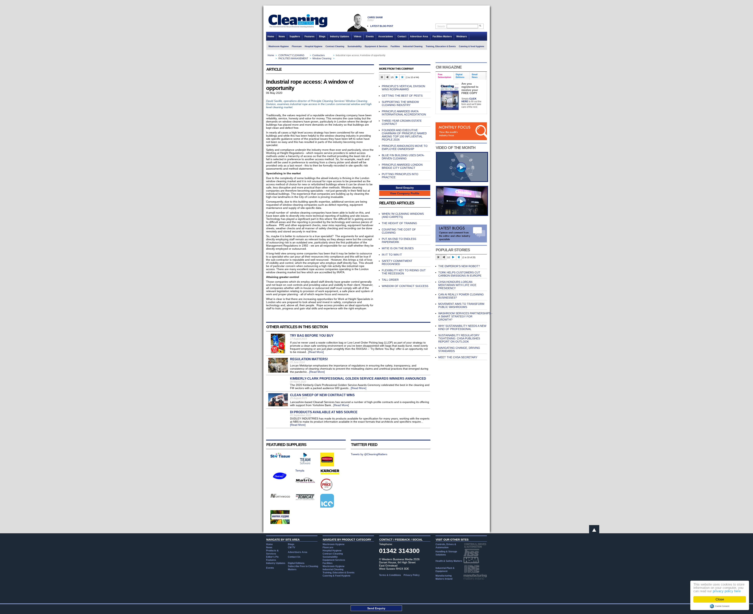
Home (270, 36)
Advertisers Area (297, 552)
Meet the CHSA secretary (457, 357)
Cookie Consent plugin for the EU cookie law (719, 606)
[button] (404, 187)
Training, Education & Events (441, 46)
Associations (385, 36)
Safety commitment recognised (397, 262)
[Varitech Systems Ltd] (280, 522)
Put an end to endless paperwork (399, 240)
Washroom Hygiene (278, 46)
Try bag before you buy (312, 335)
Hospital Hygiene (313, 46)
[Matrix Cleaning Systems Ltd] (305, 481)
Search (441, 26)
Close (720, 599)
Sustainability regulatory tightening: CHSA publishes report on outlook (459, 338)
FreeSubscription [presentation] (444, 75)
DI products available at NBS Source (323, 412)
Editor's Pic (272, 557)
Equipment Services (334, 560)
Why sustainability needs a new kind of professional (462, 327)
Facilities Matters (442, 36)
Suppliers (294, 36)
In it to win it (392, 254)
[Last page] (402, 77)
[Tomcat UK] (305, 499)
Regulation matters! (309, 359)
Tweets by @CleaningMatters (369, 454)
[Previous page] (387, 77)
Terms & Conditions (390, 575)
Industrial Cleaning (413, 46)
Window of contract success (405, 286)
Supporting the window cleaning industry (400, 103)
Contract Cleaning (335, 46)
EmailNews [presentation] (474, 75)
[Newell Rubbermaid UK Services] (327, 465)
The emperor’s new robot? (459, 266)
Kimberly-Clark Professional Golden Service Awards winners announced (358, 378)
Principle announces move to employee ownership (404, 147)
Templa (299, 470)
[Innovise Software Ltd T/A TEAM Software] (305, 463)
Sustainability (354, 46)
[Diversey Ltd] (279, 481)
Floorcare (297, 46)
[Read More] (316, 352)
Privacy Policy (412, 575)
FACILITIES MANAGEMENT (293, 58)
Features (310, 36)
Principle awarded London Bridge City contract (402, 166)
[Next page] (397, 77)
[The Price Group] (326, 490)
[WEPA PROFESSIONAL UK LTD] (280, 456)
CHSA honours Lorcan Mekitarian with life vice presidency (457, 285)
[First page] (382, 77)
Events (370, 36)
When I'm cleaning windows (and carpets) (403, 215)
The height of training (399, 223)
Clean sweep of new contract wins (322, 395)
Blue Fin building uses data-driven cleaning (403, 157)
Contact (401, 36)
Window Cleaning (321, 58)
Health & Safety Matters (449, 561)
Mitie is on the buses (398, 248)
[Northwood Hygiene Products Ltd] (280, 496)
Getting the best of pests (402, 95)
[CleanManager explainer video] (462, 181)
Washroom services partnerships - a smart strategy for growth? (465, 316)
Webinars (461, 36)
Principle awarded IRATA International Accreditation (404, 113)
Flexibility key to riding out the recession (404, 272)
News (282, 36)
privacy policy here (727, 591)
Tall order (390, 279)
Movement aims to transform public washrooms (461, 305)
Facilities (395, 46)
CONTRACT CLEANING (291, 55)
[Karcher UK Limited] (330, 474)
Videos (357, 36)
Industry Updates (339, 36)
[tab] (445, 76)
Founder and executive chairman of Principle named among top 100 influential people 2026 (404, 135)
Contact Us (294, 557)
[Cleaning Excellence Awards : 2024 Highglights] (462, 215)
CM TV (291, 547)
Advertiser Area (419, 36)
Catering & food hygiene (471, 46)
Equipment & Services (376, 46)
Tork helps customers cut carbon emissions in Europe (459, 274)
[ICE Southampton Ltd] (327, 506)
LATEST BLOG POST (381, 26)
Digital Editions (296, 563)
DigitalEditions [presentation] (460, 75)
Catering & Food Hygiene (336, 575)
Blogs (322, 36)
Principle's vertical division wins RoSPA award (403, 88)
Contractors (318, 55)
